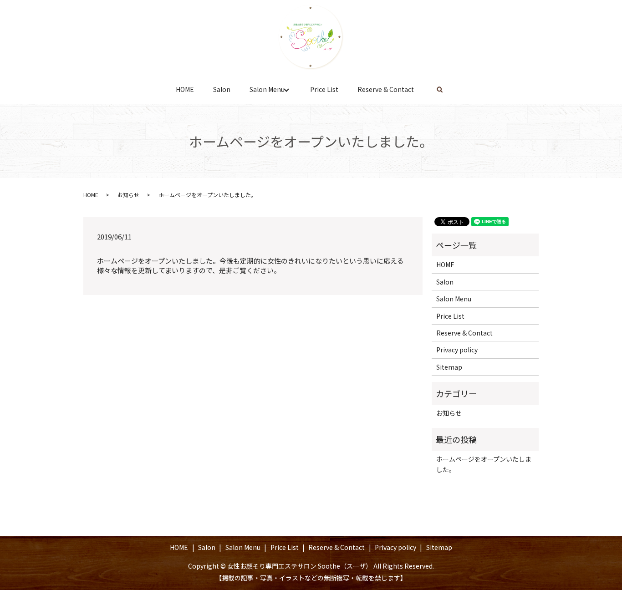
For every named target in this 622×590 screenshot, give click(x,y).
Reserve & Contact (385, 89)
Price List (324, 89)
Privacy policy (457, 349)
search (440, 90)
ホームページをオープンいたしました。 (483, 463)
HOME (185, 89)
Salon (221, 89)
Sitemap (449, 366)
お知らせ (128, 194)
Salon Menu (267, 89)
